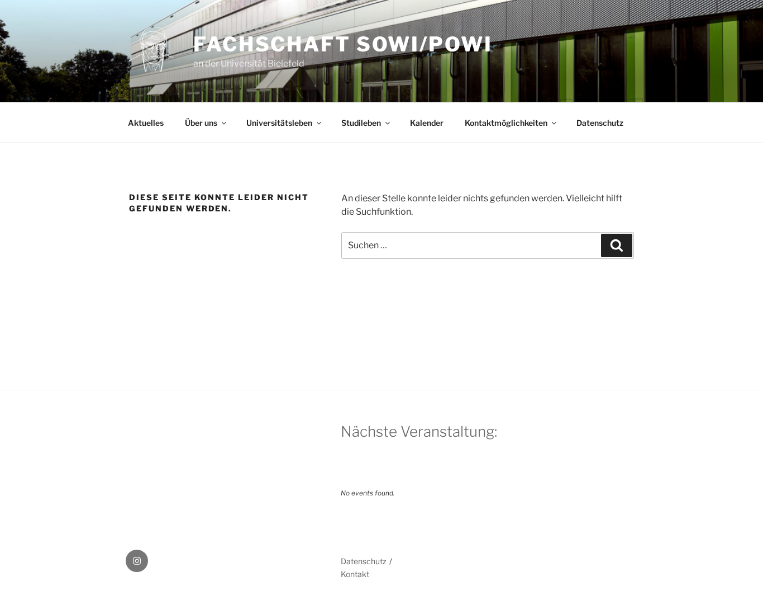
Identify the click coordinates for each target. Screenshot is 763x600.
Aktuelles (146, 122)
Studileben (361, 122)
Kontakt (355, 574)
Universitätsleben (279, 122)
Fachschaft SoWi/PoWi (343, 44)
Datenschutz (599, 122)
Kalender (427, 122)
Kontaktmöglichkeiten (506, 122)
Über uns (201, 122)
